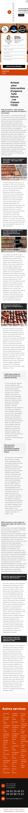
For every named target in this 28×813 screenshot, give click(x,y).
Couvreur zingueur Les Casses (14, 763)
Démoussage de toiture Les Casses (6, 763)
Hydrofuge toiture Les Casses (6, 735)
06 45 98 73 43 (13, 17)
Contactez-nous (20, 811)
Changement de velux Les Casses (15, 755)
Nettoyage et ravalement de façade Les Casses (6, 718)
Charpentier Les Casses (15, 747)
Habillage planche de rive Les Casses (5, 744)
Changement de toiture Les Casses (6, 728)
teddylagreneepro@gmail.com (14, 798)
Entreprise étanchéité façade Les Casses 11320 (24, 728)
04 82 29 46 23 (13, 7)
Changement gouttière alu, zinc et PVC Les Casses (15, 738)
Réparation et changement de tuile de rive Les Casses (15, 726)
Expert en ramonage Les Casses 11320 (23, 763)
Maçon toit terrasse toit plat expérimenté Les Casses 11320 (24, 741)
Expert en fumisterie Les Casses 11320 (23, 753)
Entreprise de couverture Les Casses (6, 754)
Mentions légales (9, 811)
